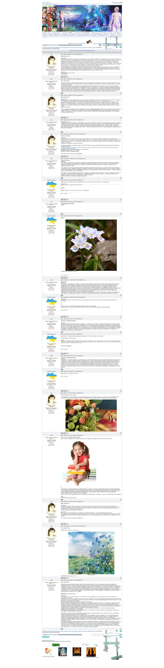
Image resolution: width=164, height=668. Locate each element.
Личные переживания (54, 35)
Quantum (110, 32)
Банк (49, 32)
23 (82, 95)
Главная (44, 32)
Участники (104, 43)
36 (82, 392)
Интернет (106, 33)
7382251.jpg (70, 271)
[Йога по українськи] (121, 2)
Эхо (51, 54)
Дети (79, 33)
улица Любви (103, 32)
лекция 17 (67, 306)
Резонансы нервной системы (67, 35)
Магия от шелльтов (77, 656)
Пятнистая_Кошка (51, 180)
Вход (119, 35)
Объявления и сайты (103, 35)
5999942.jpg (70, 575)
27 (82, 180)
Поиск (117, 43)
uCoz (53, 640)
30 (85, 279)
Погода (49, 33)
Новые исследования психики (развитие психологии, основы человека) (66, 47)
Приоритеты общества (97, 33)
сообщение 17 (69, 111)
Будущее (45, 35)
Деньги (44, 33)
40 (82, 580)
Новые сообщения (97, 43)
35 (82, 371)
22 (82, 78)
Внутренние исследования (83, 35)
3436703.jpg (70, 497)
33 (82, 334)
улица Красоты (117, 32)
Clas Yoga (112, 33)
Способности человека (80, 32)
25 (85, 134)
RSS (120, 43)
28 (82, 201)
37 (82, 435)
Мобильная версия (116, 2)
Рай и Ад (118, 33)
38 (82, 501)
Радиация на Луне (63, 656)
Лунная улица (73, 33)
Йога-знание (65, 32)
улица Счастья (95, 32)
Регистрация (113, 35)
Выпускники (94, 35)
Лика (51, 78)
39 (85, 526)
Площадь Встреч (86, 33)
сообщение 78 (75, 530)
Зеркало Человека (56, 32)
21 (82, 54)
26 (85, 158)
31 (85, 297)
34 (82, 355)
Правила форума (111, 43)
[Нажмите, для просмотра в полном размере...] (91, 270)
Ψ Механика (65, 33)
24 (83, 119)
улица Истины (57, 33)
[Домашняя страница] (65, 76)
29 (82, 215)
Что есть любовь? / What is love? (91, 657)
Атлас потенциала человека (48, 656)
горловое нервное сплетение (76, 190)
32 (82, 318)
